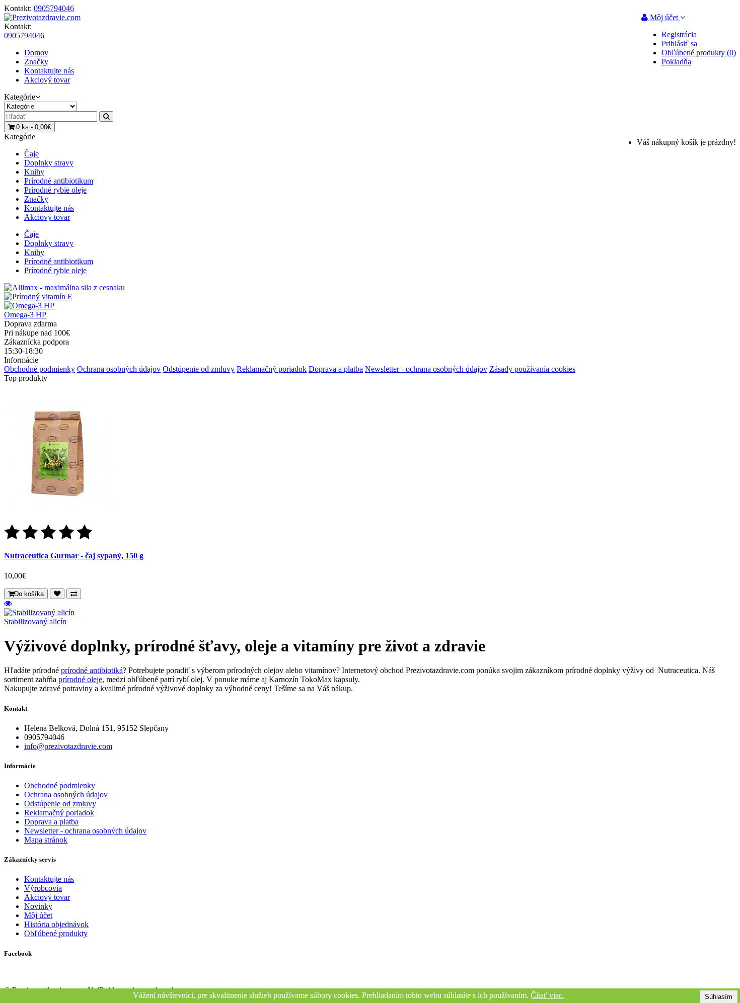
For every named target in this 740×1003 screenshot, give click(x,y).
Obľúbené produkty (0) (698, 52)
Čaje (31, 153)
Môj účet (38, 915)
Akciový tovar (47, 79)
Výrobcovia (43, 888)
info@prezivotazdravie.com (68, 746)
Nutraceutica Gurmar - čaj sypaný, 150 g (73, 555)
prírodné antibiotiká (92, 670)
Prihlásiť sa (679, 43)
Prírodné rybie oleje (55, 190)
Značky (36, 61)
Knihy (34, 172)
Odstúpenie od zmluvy (199, 369)
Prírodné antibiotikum (58, 181)
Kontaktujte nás (49, 70)
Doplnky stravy (48, 162)
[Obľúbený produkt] (57, 594)
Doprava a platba (336, 369)
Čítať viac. (547, 995)
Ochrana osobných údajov (119, 369)
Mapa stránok (45, 839)
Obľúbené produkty (56, 933)
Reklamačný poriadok (272, 369)
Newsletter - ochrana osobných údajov (426, 369)
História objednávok (56, 924)
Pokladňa (676, 61)
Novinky (38, 906)
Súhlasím (718, 996)
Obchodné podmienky (39, 369)
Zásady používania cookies (532, 369)
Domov (36, 52)
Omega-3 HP (25, 314)
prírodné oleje (80, 679)
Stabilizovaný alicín (35, 621)
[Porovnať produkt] (73, 594)
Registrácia (679, 34)
